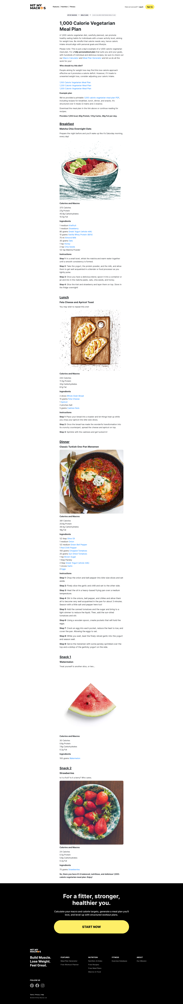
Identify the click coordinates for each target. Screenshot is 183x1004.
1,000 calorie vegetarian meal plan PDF (101, 98)
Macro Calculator (70, 58)
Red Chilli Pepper (69, 548)
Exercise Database (119, 961)
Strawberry (74, 228)
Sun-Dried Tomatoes (78, 554)
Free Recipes (93, 965)
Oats (71, 241)
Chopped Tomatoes (78, 551)
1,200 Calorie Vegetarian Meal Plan (75, 85)
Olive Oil (71, 538)
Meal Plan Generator (92, 58)
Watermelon (74, 758)
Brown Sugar (70, 557)
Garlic (70, 566)
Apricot (64, 402)
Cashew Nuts (73, 408)
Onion (71, 541)
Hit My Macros (72, 15)
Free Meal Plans (94, 968)
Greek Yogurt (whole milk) (80, 231)
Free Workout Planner (70, 965)
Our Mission (141, 961)
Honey (67, 244)
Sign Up (150, 7)
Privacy (37, 994)
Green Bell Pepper (79, 545)
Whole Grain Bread (75, 396)
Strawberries (74, 869)
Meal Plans (84, 15)
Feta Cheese (74, 399)
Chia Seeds (70, 247)
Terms (32, 994)
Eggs (63, 569)
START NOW (91, 927)
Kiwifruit (72, 225)
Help (42, 994)
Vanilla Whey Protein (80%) (80, 234)
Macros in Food (94, 972)
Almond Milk (70, 238)
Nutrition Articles (95, 961)
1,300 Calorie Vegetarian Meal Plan (75, 88)
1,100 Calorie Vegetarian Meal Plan (75, 82)
